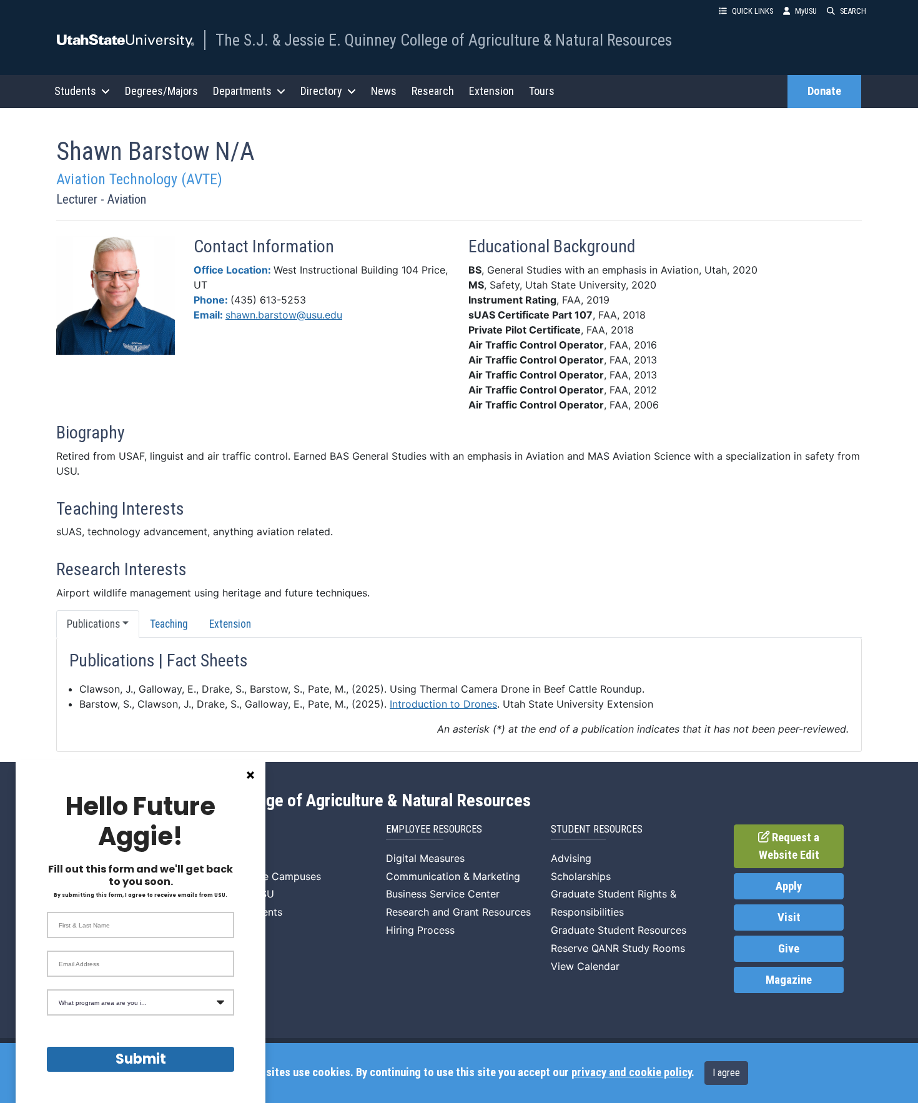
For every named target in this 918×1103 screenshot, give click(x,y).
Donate (824, 91)
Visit (789, 917)
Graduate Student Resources (618, 930)
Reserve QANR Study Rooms (618, 948)
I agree (726, 1073)
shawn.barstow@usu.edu (283, 315)
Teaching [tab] (169, 624)
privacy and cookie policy (631, 1072)
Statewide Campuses (271, 876)
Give (788, 949)
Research (433, 90)
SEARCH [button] (853, 11)
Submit (141, 1059)
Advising (571, 858)
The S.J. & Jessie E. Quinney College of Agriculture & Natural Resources (443, 40)
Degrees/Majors (161, 90)
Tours (542, 90)
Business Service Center (443, 894)
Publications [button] (93, 624)
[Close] (250, 775)
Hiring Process (420, 930)
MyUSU (806, 11)
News (384, 90)
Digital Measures (425, 858)
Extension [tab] (230, 624)
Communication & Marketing (453, 876)
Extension (491, 90)
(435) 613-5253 (268, 300)
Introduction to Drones (443, 704)
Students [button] (75, 90)
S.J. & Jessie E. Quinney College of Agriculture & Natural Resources (294, 800)
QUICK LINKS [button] (752, 11)
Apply (789, 886)
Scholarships (581, 876)
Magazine (789, 980)
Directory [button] (321, 90)
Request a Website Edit (789, 846)
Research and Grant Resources (458, 912)
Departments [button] (242, 90)
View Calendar (585, 966)
